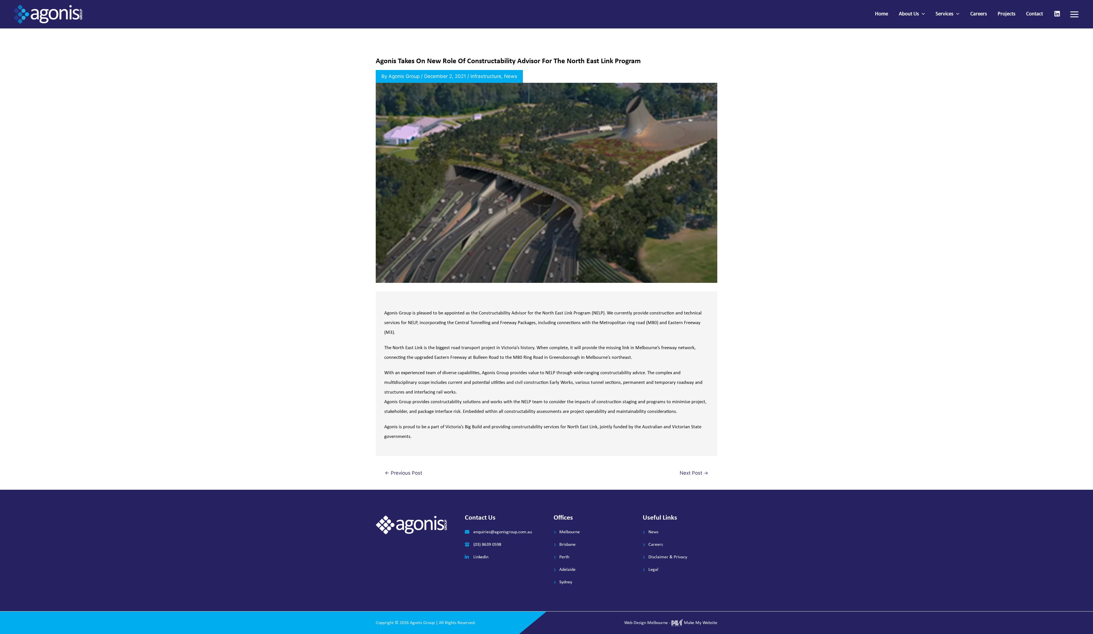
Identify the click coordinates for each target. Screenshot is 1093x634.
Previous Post (403, 473)
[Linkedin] (1057, 14)
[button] (922, 14)
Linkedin (480, 557)
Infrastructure (486, 76)
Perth (564, 557)
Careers (655, 544)
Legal (653, 569)
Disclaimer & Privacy (667, 557)
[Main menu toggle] (1074, 14)
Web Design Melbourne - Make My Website (670, 623)
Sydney (565, 582)
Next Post (694, 473)
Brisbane (567, 544)
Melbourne (569, 532)
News (510, 76)
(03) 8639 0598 (487, 544)
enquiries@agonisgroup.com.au (502, 532)
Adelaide (567, 569)
